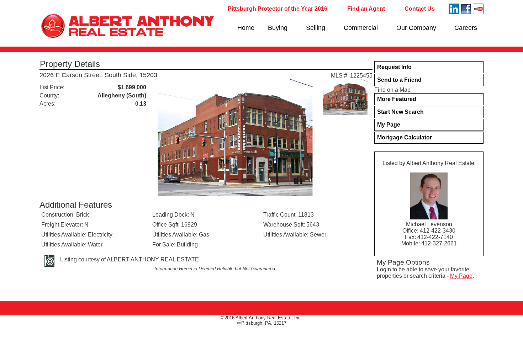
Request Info (394, 67)
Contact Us (420, 9)
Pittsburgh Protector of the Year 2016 (277, 9)
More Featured (396, 99)
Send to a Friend (399, 80)
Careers (465, 27)
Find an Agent (366, 9)
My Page (388, 125)
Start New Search (400, 112)
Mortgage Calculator (404, 137)
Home (245, 27)
